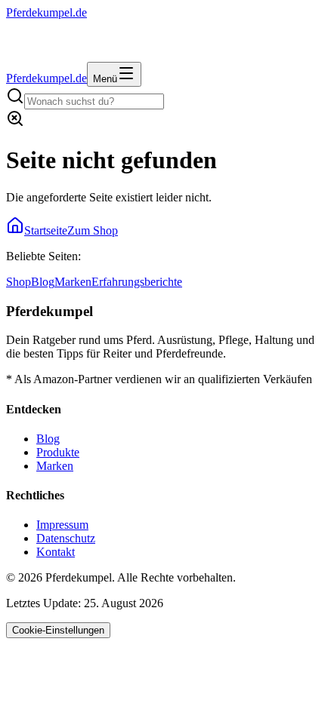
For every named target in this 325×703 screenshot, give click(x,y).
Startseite (45, 230)
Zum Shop (92, 230)
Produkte (57, 452)
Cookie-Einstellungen (58, 630)
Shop (18, 281)
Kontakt (55, 551)
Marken (72, 281)
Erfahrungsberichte (136, 281)
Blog (42, 281)
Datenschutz (65, 538)
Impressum (62, 524)
